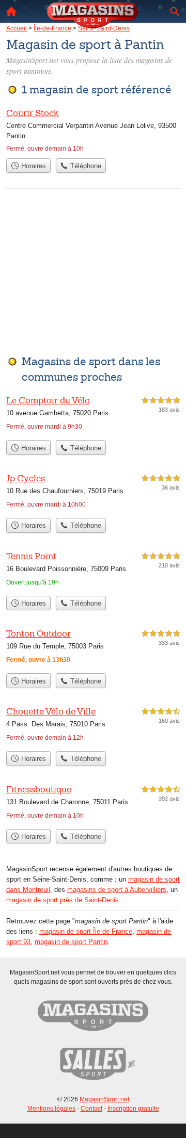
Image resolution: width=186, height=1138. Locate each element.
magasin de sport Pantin (71, 942)
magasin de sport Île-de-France (85, 931)
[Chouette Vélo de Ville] (93, 725)
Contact (91, 1108)
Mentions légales (51, 1108)
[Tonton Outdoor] (93, 647)
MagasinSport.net (104, 1099)
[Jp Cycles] (93, 492)
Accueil (11, 11)
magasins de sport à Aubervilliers (116, 889)
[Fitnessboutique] (93, 803)
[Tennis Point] (93, 570)
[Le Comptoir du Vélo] (93, 414)
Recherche (174, 11)
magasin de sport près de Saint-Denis (62, 900)
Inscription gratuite (133, 1108)
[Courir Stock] (93, 130)
